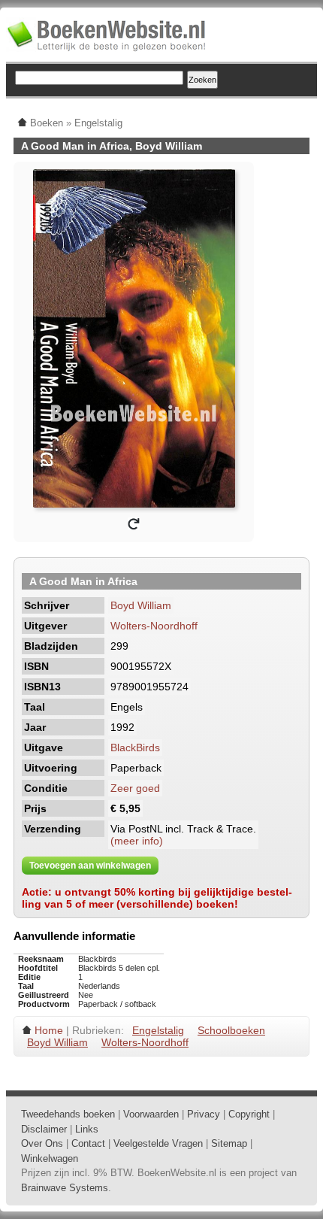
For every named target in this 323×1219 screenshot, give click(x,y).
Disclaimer (44, 1129)
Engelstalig (158, 1030)
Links (86, 1129)
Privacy (203, 1114)
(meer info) (136, 841)
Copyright (249, 1114)
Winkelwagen (49, 1158)
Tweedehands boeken (68, 1114)
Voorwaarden (151, 1114)
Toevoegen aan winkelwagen (90, 865)
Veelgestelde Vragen (158, 1143)
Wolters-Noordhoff (154, 626)
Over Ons (42, 1143)
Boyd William (140, 605)
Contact (88, 1143)
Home (49, 1030)
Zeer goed (135, 788)
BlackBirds (135, 747)
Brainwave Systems (64, 1187)
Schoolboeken (231, 1030)
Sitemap (229, 1143)
